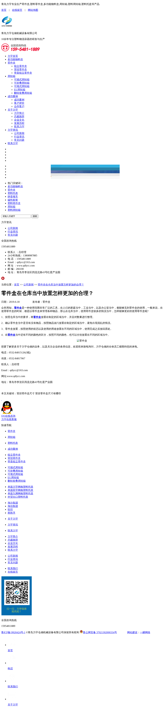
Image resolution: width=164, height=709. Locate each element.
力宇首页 (13, 56)
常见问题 (19, 140)
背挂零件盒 (20, 69)
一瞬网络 (145, 632)
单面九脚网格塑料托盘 (20, 493)
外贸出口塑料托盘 (18, 496)
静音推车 (13, 196)
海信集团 (13, 506)
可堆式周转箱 (21, 86)
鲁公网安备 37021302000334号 (100, 632)
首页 (3, 10)
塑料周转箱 (14, 210)
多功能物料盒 (15, 59)
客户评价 (19, 103)
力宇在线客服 (9, 419)
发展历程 (19, 123)
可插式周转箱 (21, 79)
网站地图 (33, 10)
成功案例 (13, 96)
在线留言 (17, 10)
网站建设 (132, 632)
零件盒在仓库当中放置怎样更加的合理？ (61, 284)
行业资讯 (19, 136)
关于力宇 (13, 109)
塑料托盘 (13, 193)
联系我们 (13, 568)
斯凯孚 (11, 512)
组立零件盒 (20, 66)
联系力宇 (19, 126)
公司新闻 (19, 133)
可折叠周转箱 (21, 83)
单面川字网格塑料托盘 (20, 486)
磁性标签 (13, 200)
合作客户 (19, 106)
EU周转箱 (19, 89)
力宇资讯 (13, 130)
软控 (10, 509)
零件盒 (11, 62)
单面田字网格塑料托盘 (20, 490)
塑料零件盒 (14, 203)
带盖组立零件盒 (23, 72)
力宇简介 (19, 113)
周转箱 (11, 76)
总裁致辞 (19, 116)
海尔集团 (13, 502)
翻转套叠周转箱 (23, 93)
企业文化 (19, 119)
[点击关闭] (1, 399)
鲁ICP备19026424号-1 (13, 632)
